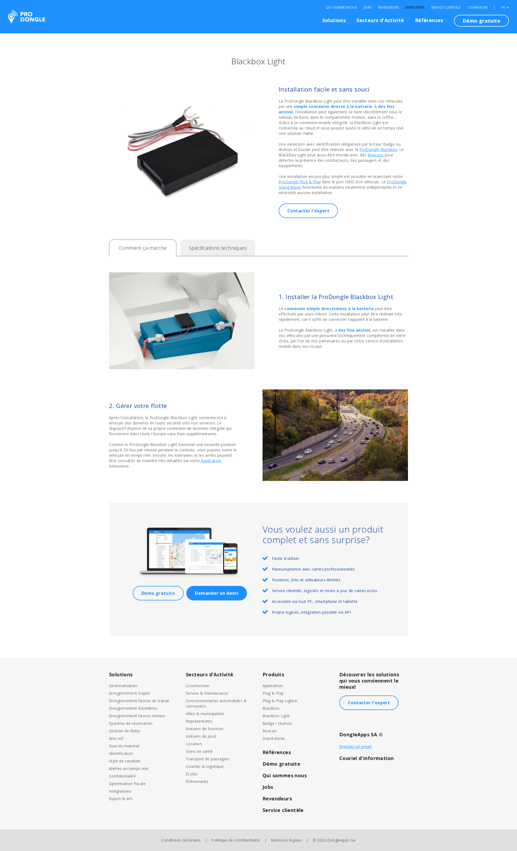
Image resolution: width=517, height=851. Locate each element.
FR (503, 7)
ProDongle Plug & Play (300, 181)
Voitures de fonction (204, 728)
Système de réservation (131, 723)
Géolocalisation (123, 685)
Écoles (192, 773)
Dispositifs (415, 7)
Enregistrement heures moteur (137, 715)
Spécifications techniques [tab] (218, 248)
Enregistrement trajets (130, 693)
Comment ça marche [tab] (143, 248)
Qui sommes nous (341, 7)
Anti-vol (116, 738)
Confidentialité (122, 776)
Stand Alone (274, 738)
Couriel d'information (366, 758)
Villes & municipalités (205, 713)
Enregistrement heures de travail (139, 700)
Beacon (270, 730)
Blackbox (271, 708)
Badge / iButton (277, 723)
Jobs (368, 7)
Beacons (376, 154)
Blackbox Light (276, 715)
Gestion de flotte (124, 730)
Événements (197, 781)
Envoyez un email (355, 746)
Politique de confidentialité (235, 840)
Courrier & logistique (205, 766)
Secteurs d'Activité (380, 20)
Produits (273, 674)
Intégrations (120, 791)
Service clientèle (446, 7)
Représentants (199, 721)
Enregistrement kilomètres (133, 708)
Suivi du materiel (124, 745)
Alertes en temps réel (128, 768)
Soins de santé (199, 751)
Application (211, 460)
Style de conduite (125, 761)
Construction (197, 685)
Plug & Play (273, 693)
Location (194, 743)
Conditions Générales (181, 840)
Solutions (334, 20)
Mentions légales (286, 840)
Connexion (477, 7)
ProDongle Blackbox (378, 149)
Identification (121, 753)
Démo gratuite (481, 20)
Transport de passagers (208, 758)
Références (429, 20)
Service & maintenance (207, 693)
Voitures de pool (201, 736)
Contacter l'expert (308, 211)
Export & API (121, 798)
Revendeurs (388, 7)
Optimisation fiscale (127, 783)
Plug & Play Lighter (280, 700)
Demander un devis (216, 593)
